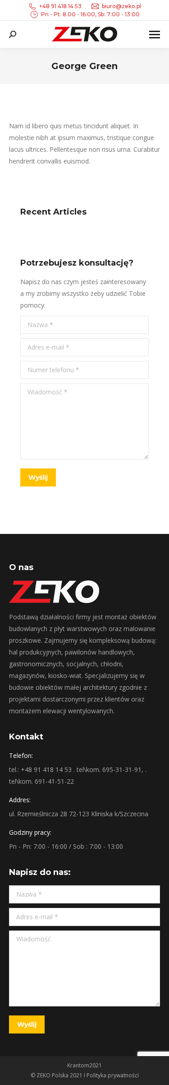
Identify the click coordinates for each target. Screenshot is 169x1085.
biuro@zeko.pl (121, 6)
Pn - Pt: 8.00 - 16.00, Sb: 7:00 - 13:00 (90, 14)
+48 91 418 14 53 (60, 6)
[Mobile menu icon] (154, 34)
